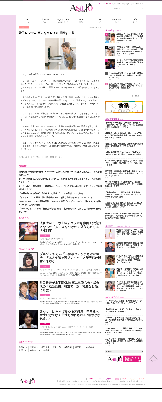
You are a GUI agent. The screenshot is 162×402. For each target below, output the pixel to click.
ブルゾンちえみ (49, 270)
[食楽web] (124, 112)
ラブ (124, 379)
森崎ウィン (35, 350)
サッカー (62, 298)
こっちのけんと (45, 329)
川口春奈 (47, 298)
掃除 (46, 157)
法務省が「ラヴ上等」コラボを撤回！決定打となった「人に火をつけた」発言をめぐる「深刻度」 (70, 226)
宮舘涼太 (34, 347)
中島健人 (47, 327)
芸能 (44, 235)
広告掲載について (139, 381)
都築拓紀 (90, 347)
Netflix (54, 239)
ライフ (141, 379)
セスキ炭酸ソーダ (37, 157)
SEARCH (117, 8)
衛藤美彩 (68, 347)
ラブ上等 (47, 239)
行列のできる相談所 (91, 270)
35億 (64, 270)
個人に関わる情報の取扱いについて (105, 381)
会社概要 (62, 381)
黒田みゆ (23, 347)
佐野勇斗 (45, 347)
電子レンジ (58, 157)
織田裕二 (79, 347)
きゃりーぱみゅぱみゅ (59, 327)
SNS (60, 239)
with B (59, 270)
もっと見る (135, 96)
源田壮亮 (57, 347)
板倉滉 (54, 298)
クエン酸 (26, 157)
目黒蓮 (46, 350)
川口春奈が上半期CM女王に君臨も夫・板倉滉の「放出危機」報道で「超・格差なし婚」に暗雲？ (70, 286)
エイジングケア (105, 379)
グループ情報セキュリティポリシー (79, 381)
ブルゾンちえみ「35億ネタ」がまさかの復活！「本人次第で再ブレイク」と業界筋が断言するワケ (70, 257)
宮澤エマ (23, 350)
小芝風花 (90, 327)
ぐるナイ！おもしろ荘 (75, 270)
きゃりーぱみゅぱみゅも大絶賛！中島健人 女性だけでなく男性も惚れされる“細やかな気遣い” (70, 314)
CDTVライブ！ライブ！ (77, 327)
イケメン (44, 323)
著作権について (125, 381)
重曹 (51, 157)
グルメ (132, 379)
